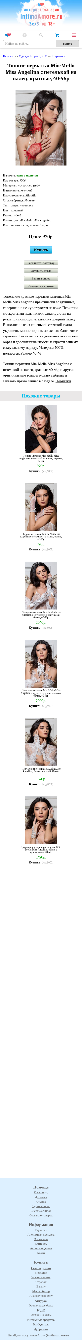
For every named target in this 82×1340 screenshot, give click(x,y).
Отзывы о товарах (41, 1215)
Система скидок (41, 1211)
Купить (41, 250)
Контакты (41, 1244)
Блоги (41, 1253)
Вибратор (41, 1273)
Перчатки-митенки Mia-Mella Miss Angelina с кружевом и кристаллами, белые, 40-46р (41, 693)
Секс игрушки (41, 1268)
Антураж (41, 1301)
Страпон (41, 1282)
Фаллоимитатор (41, 1277)
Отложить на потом (41, 286)
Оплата (41, 1201)
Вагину (41, 1286)
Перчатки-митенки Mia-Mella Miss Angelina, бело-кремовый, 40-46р (41, 770)
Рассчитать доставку (41, 263)
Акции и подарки (41, 1248)
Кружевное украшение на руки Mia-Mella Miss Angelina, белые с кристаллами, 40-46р (41, 849)
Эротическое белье (41, 1305)
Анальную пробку (41, 1295)
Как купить (41, 1192)
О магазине (41, 1239)
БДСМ (41, 1310)
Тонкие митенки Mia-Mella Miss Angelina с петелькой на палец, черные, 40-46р (41, 458)
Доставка (41, 1197)
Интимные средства (41, 1320)
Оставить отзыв (41, 271)
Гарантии (41, 1230)
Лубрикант (41, 1329)
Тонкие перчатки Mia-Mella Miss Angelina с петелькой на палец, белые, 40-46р (41, 536)
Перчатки (58, 56)
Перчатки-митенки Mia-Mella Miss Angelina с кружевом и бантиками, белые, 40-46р (41, 615)
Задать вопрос (41, 278)
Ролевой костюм (41, 1314)
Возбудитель (41, 1324)
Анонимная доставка (41, 1234)
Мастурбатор (41, 1291)
